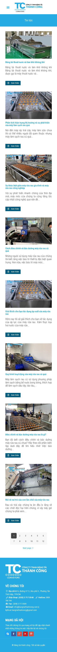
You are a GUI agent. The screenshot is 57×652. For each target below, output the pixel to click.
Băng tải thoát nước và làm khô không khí (25, 62)
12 (43, 541)
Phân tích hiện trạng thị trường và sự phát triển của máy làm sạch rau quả (27, 123)
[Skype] (7, 633)
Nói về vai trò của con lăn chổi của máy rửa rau (27, 500)
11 (37, 541)
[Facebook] (13, 633)
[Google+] (19, 633)
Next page (27, 548)
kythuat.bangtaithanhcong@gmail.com (21, 610)
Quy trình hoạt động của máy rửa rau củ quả (25, 374)
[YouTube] (25, 633)
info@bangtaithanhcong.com (26, 607)
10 (31, 541)
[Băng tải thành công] (28, 7)
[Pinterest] (31, 633)
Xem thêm (15, 83)
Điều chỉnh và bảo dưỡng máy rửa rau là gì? (25, 434)
